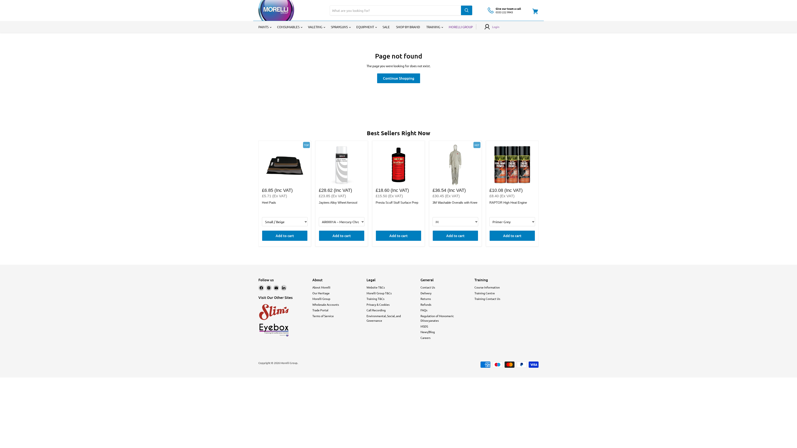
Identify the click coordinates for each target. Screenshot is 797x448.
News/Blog (428, 332)
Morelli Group (321, 299)
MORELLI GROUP (461, 27)
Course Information (487, 287)
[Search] (466, 10)
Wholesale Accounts (325, 304)
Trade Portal (320, 310)
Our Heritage (321, 293)
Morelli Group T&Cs (379, 293)
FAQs (424, 310)
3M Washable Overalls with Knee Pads (455, 203)
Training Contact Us (487, 299)
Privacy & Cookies (378, 304)
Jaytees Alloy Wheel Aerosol (338, 202)
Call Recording (376, 310)
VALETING (315, 27)
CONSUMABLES (288, 27)
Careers (425, 338)
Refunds (426, 304)
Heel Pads (269, 202)
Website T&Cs (376, 287)
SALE (386, 27)
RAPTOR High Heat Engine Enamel (508, 203)
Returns (426, 299)
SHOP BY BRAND (408, 27)
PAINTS (263, 27)
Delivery (426, 293)
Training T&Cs (375, 299)
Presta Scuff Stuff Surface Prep (397, 202)
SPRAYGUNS (339, 27)
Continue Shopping (398, 78)
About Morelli (321, 287)
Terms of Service (323, 316)
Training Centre (484, 293)
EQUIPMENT (365, 27)
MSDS (424, 326)
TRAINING (433, 27)
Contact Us (428, 287)
